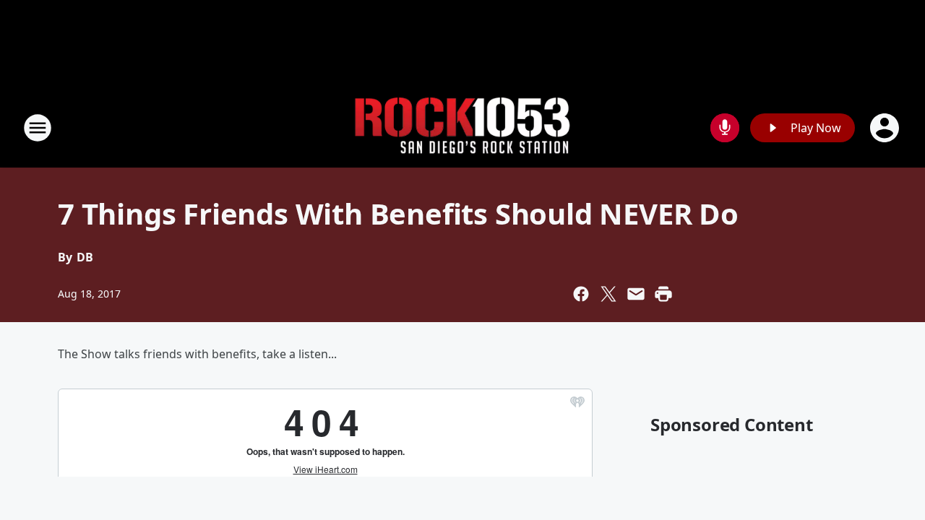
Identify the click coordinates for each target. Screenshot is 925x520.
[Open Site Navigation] (37, 127)
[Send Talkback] (724, 127)
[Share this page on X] (608, 294)
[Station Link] (462, 128)
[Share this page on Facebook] (581, 294)
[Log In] (886, 127)
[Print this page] (663, 294)
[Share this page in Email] (636, 294)
